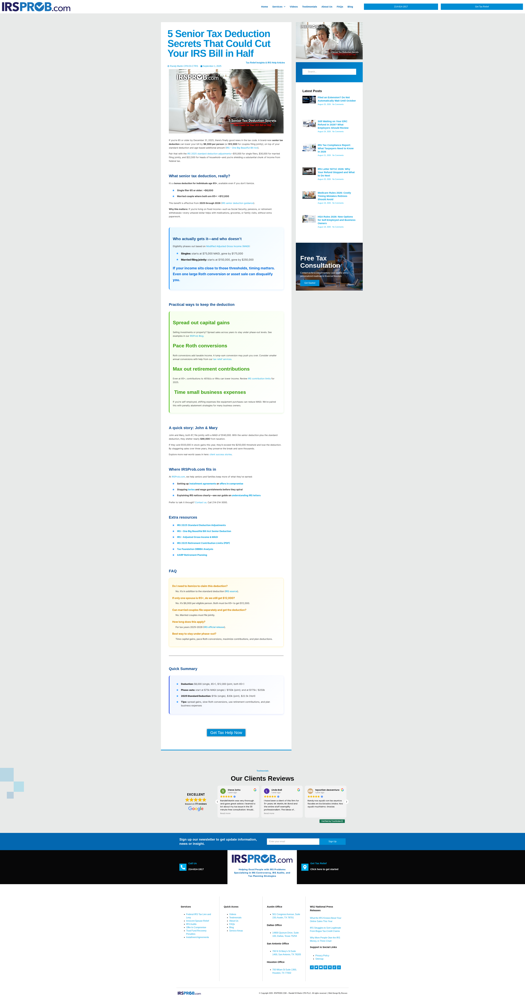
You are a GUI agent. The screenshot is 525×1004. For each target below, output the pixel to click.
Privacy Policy (322, 955)
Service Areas (236, 931)
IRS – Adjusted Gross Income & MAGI (197, 537)
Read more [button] (225, 813)
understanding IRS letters (246, 495)
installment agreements (202, 483)
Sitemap (319, 959)
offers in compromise (231, 483)
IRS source (231, 591)
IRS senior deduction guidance (237, 203)
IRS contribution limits (259, 378)
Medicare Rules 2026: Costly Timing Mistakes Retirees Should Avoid (334, 196)
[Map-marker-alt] (330, 967)
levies (191, 489)
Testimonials (309, 6)
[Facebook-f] (312, 967)
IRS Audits (191, 924)
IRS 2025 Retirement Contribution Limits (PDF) (203, 543)
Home (264, 6)
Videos (294, 6)
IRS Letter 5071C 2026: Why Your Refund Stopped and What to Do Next (336, 172)
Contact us (200, 502)
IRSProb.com (178, 476)
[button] (346, 802)
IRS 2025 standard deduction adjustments (209, 153)
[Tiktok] (334, 967)
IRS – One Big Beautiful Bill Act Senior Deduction (204, 531)
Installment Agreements (197, 937)
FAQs (340, 6)
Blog (350, 6)
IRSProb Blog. (197, 336)
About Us (326, 6)
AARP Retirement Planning (192, 555)
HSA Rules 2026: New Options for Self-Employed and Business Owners (336, 220)
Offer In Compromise (196, 927)
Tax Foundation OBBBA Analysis (195, 549)
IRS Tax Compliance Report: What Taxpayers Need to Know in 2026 (336, 148)
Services (277, 6)
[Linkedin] (325, 967)
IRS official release (214, 627)
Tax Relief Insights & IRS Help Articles (265, 62)
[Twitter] (316, 967)
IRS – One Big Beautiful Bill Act (242, 147)
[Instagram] (339, 967)
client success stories (221, 454)
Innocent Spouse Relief (197, 921)
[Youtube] (321, 967)
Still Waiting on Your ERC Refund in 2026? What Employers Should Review (333, 124)
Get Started (309, 283)
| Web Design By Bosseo (337, 993)
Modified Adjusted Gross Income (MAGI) (228, 246)
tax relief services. (222, 359)
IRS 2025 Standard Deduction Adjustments (201, 525)
